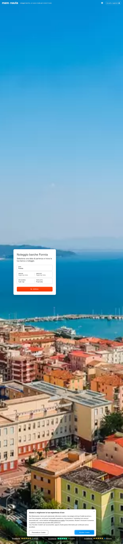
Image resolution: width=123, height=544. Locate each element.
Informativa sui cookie (58, 520)
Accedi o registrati (112, 3)
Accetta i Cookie (84, 532)
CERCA (35, 289)
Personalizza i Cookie (38, 532)
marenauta (10, 2)
